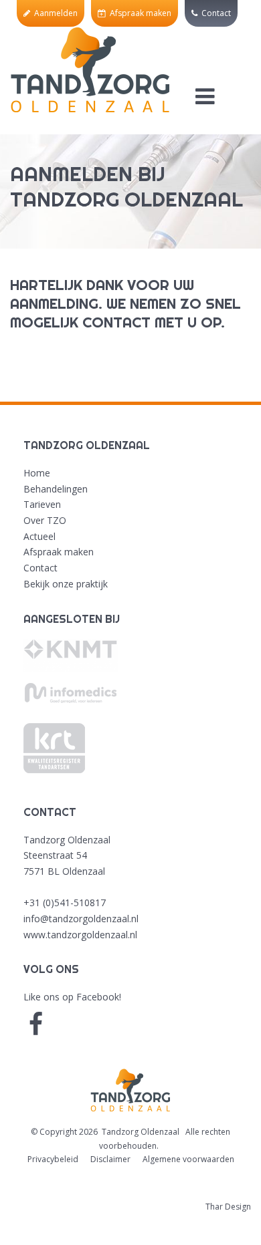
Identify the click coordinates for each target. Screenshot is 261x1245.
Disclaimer (110, 1159)
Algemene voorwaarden (188, 1159)
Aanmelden (54, 13)
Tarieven (42, 504)
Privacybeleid (52, 1159)
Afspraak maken (138, 13)
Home (36, 472)
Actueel (39, 536)
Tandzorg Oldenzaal (140, 1131)
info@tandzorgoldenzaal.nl (81, 918)
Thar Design (228, 1206)
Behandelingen (55, 488)
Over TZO (44, 520)
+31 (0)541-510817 (64, 902)
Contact (214, 13)
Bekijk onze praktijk (65, 583)
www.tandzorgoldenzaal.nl (80, 934)
